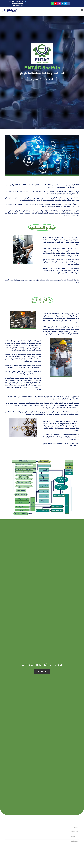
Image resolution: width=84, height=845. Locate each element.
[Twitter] (65, 3)
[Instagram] (59, 3)
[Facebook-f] (68, 3)
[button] (81, 10)
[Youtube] (55, 3)
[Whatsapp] (52, 3)
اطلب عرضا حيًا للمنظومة (42, 79)
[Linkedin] (62, 3)
